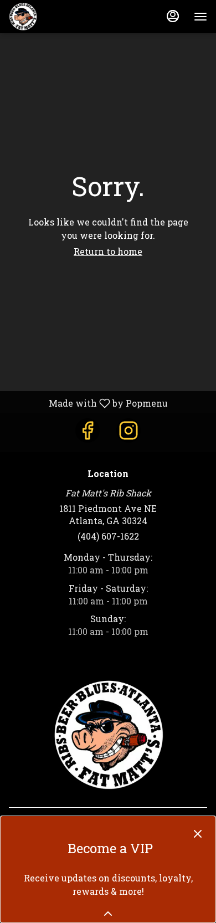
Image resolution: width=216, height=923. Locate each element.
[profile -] (172, 16)
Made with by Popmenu (88, 403)
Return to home (108, 251)
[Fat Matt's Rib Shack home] (59, 16)
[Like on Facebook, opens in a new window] (87, 430)
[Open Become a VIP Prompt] (108, 913)
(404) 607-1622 (108, 536)
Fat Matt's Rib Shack (108, 735)
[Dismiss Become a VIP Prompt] (197, 834)
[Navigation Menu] (200, 16)
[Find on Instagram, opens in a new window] (128, 430)
